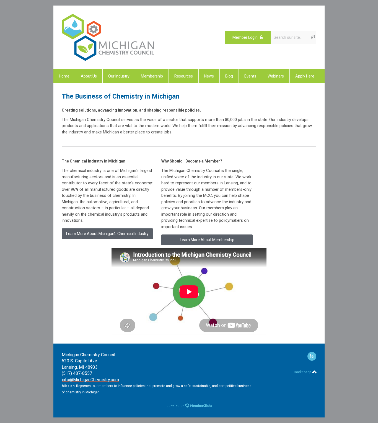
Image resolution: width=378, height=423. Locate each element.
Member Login (245, 37)
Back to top (303, 372)
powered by (176, 405)
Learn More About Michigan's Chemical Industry (107, 233)
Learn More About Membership (207, 240)
